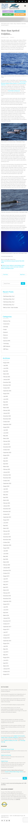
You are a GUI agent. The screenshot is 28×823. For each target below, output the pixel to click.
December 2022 (7, 475)
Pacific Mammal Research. (14, 90)
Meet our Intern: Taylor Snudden (10, 307)
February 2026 (6, 376)
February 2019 (6, 593)
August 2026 (6, 362)
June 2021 (5, 522)
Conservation (6, 323)
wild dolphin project (9, 268)
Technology (6, 343)
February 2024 (6, 441)
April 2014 (5, 663)
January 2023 (6, 472)
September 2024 (7, 424)
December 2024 (7, 416)
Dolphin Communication (19, 736)
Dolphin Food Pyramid (6, 755)
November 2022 (7, 477)
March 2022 (6, 500)
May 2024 (5, 435)
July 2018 (5, 607)
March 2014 (6, 666)
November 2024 (7, 418)
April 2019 (5, 587)
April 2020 (5, 559)
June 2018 (5, 609)
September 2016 (7, 640)
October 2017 (6, 623)
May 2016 (5, 649)
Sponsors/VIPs (6, 340)
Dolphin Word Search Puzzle (7, 749)
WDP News (5, 349)
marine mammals (14, 266)
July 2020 (5, 550)
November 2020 (7, 539)
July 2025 (5, 396)
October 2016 (6, 637)
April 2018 (5, 612)
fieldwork (11, 265)
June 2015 (5, 651)
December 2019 (7, 570)
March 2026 (6, 373)
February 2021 (6, 531)
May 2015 (5, 654)
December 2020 (7, 536)
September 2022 (7, 483)
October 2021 (6, 514)
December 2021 (7, 508)
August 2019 (6, 576)
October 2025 (6, 388)
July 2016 (5, 646)
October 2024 (6, 421)
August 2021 (6, 520)
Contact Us (11, 1)
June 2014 (5, 660)
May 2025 (5, 402)
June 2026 (5, 368)
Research (12, 37)
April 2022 (5, 497)
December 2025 (7, 382)
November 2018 (7, 598)
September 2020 (7, 545)
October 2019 (6, 573)
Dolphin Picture (4, 761)
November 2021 (7, 511)
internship (5, 326)
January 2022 (6, 505)
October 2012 (6, 671)
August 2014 (6, 657)
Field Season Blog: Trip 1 (8, 304)
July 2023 (5, 458)
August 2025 (6, 393)
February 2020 (6, 564)
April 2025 (5, 404)
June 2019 (5, 581)
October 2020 (6, 542)
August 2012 (6, 674)
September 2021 (7, 517)
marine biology (17, 265)
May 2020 (5, 556)
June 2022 (5, 491)
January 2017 (6, 635)
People (5, 329)
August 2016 (6, 643)
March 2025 (6, 407)
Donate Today (8, 14)
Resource (5, 335)
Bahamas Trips (6, 321)
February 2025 (6, 410)
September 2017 (7, 626)
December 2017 (7, 621)
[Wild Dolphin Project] (10, 6)
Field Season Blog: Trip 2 (8, 301)
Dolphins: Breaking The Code (10, 740)
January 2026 (6, 379)
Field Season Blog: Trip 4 (8, 296)
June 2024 (5, 432)
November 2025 (7, 385)
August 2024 (6, 427)
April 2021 (5, 525)
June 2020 (5, 553)
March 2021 (6, 528)
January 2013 (6, 668)
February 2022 (6, 503)
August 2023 (6, 455)
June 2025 (5, 399)
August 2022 (6, 486)
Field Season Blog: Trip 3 (8, 299)
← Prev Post (5, 274)
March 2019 (6, 590)
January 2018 (6, 618)
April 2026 (5, 371)
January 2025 (6, 413)
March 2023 (6, 466)
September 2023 (7, 452)
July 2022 (5, 489)
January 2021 (6, 534)
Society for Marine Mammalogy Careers (14, 771)
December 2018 (7, 595)
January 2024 (6, 444)
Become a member (20, 14)
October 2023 (6, 449)
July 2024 (5, 430)
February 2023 (6, 469)
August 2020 (6, 548)
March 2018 (6, 615)
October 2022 (6, 480)
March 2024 (6, 438)
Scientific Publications (13, 737)
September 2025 (7, 390)
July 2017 (5, 632)
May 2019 (5, 584)
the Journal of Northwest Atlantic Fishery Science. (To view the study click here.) (14, 83)
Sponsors (5, 337)
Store (7, 1)
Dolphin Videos (4, 737)
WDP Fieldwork (6, 346)
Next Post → (23, 274)
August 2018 (6, 604)
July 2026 (5, 365)
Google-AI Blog (20, 11)
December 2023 (7, 447)
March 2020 (6, 562)
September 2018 (7, 601)
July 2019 (5, 578)
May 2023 (5, 461)
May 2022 (5, 494)
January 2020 (6, 567)
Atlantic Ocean (5, 265)
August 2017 (6, 629)
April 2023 (5, 463)
